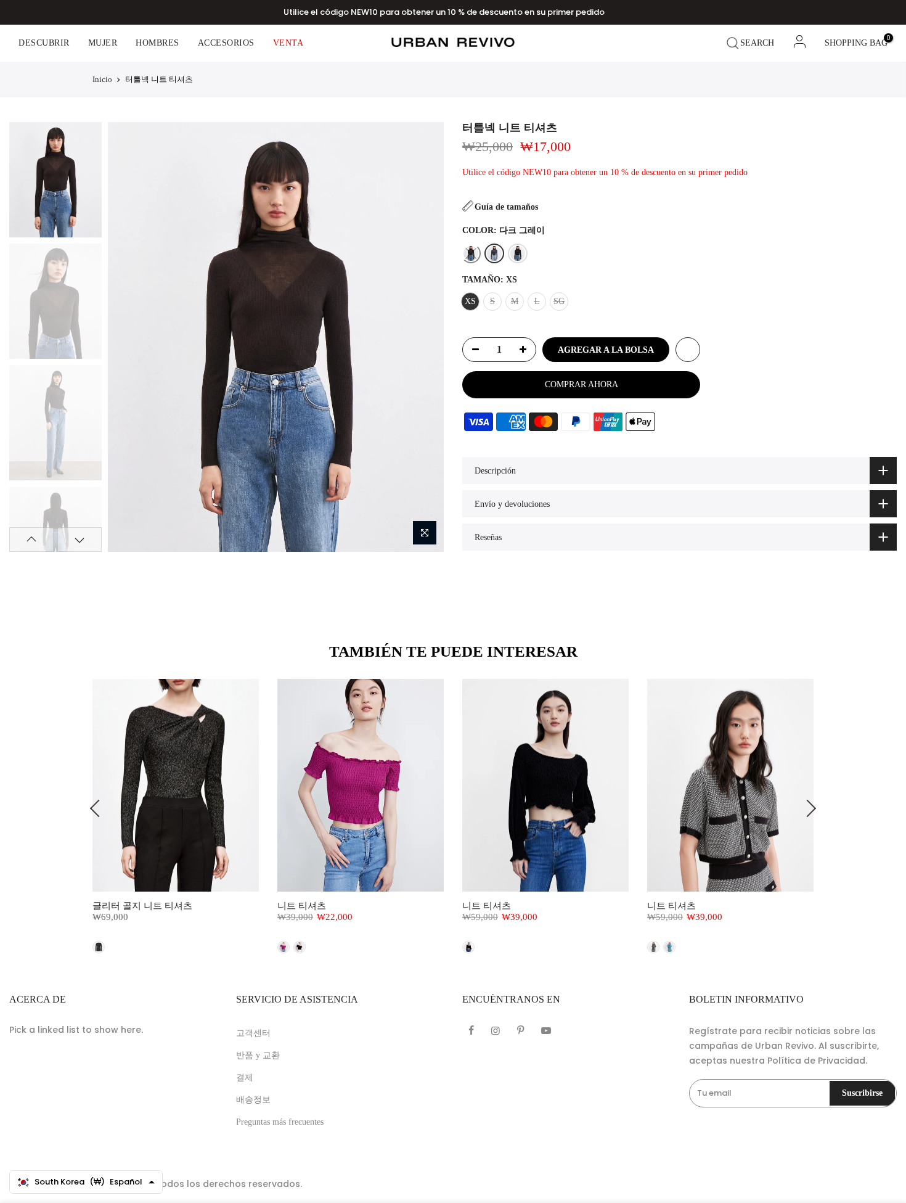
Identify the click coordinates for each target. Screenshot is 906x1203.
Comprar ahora (581, 384)
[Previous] (128, 336)
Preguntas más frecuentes (280, 1122)
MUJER (103, 42)
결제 (244, 1077)
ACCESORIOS (226, 42)
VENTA (288, 42)
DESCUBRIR (44, 42)
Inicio (102, 79)
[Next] (423, 336)
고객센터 (253, 1033)
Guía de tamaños (506, 206)
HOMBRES (157, 42)
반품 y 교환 (258, 1055)
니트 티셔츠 (301, 906)
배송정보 (253, 1099)
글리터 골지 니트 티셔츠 (142, 906)
